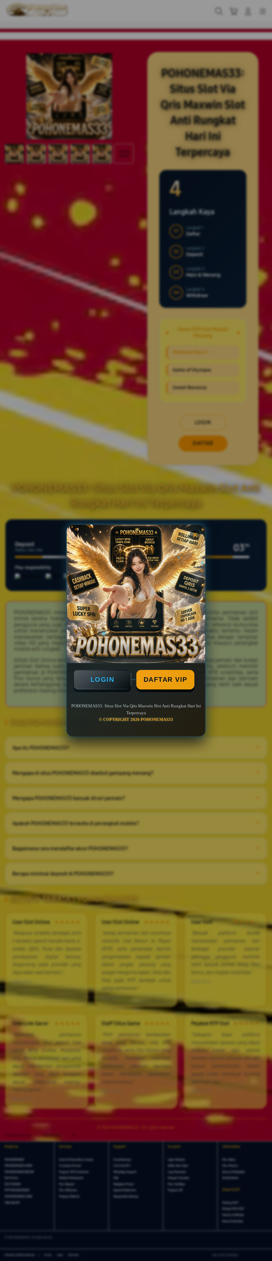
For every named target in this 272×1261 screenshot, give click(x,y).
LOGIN (102, 679)
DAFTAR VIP (165, 679)
